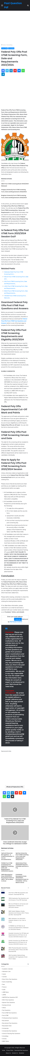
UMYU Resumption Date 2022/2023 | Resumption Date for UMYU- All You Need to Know (7, 878)
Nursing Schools (6, 1005)
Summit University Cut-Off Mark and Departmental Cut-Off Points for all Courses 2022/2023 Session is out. (18, 942)
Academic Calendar (7, 969)
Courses (4, 976)
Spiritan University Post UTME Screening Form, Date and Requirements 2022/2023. (22, 856)
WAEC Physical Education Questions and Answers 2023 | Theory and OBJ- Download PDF (18, 949)
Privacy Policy (9, 1050)
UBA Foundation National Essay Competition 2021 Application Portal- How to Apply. (18, 957)
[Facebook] (4, 792)
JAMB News (5, 992)
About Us (8, 1053)
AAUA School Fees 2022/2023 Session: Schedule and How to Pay (22, 865)
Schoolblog (9, 45)
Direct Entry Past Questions (9, 979)
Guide (3, 989)
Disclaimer (21, 1053)
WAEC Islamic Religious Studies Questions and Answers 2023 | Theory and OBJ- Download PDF (19, 913)
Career (4, 974)
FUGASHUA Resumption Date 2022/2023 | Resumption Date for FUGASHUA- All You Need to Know (22, 878)
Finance (4, 987)
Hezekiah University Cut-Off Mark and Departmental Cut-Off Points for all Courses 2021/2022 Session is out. (18, 935)
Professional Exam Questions (10, 1018)
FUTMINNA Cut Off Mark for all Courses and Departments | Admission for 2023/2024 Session (19, 927)
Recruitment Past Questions (9, 1023)
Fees (3, 984)
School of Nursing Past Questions (11, 1033)
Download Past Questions (21, 1050)
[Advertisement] (15, 27)
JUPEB (4, 994)
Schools (4, 1038)
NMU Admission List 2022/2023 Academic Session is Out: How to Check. (17, 920)
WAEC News (5, 1041)
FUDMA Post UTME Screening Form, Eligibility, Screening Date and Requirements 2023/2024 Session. (7, 867)
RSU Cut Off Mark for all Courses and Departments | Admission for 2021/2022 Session (18, 905)
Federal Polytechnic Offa (15, 787)
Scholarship (5, 1028)
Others (4, 1007)
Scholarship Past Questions (9, 1031)
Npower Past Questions (8, 1002)
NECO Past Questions (8, 1000)
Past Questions (6, 1010)
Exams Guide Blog (7, 981)
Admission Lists (6, 971)
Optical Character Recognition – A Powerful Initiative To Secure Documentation (7, 856)
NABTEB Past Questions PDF (10, 997)
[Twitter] (8, 792)
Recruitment (5, 1020)
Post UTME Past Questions (9, 1012)
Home (4, 45)
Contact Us (15, 1053)
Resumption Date (7, 1025)
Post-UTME (4, 48)
